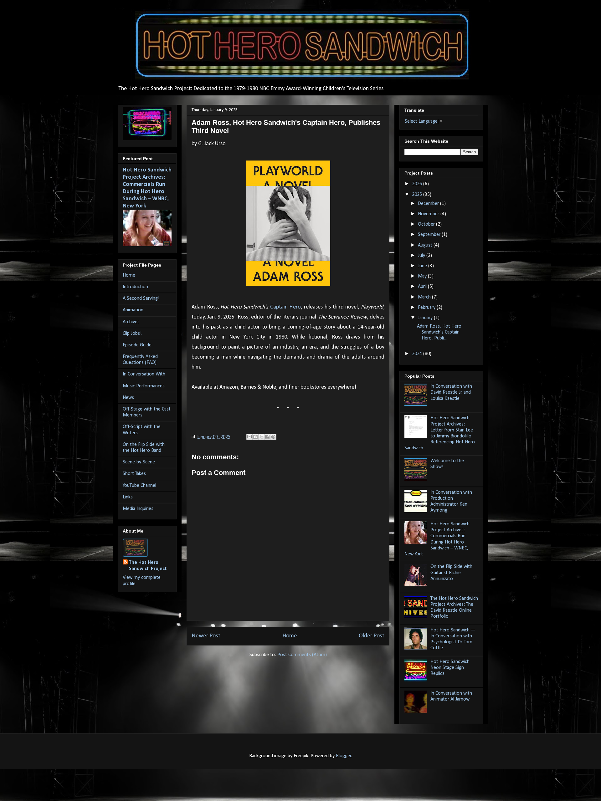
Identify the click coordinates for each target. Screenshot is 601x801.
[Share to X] (261, 437)
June (423, 265)
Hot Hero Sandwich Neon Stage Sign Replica (450, 667)
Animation (133, 310)
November (429, 214)
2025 (417, 194)
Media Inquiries (138, 508)
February (427, 307)
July (422, 255)
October (427, 224)
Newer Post (206, 636)
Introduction (135, 286)
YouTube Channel (139, 485)
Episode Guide (137, 345)
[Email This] (249, 437)
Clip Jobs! (132, 333)
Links (128, 497)
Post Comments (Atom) (302, 654)
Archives (131, 321)
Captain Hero (285, 307)
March (425, 297)
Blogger (343, 755)
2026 (417, 183)
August (426, 245)
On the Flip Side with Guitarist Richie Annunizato (451, 572)
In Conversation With (144, 374)
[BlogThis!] (255, 437)
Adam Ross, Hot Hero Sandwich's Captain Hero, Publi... (439, 332)
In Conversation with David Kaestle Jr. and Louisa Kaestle (451, 392)
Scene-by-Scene (139, 462)
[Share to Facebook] (267, 437)
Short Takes (134, 473)
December (429, 203)
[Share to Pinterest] (273, 437)
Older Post (371, 636)
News (128, 397)
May (423, 276)
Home (289, 636)
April (423, 286)
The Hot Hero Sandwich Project (148, 565)
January (426, 317)
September (430, 234)
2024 (417, 353)
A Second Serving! (141, 298)
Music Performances (144, 386)
